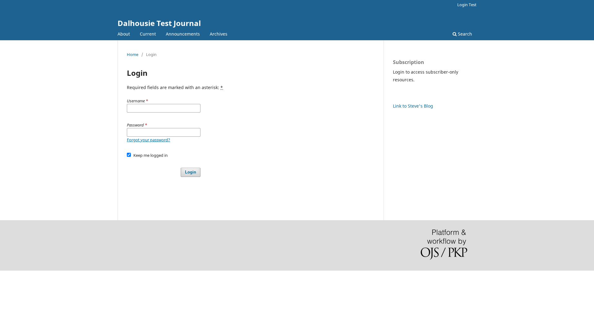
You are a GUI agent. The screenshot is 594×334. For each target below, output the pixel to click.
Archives (218, 34)
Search (464, 34)
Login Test (466, 4)
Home (132, 54)
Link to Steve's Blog (413, 106)
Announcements (183, 34)
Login (190, 172)
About (124, 34)
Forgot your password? (148, 140)
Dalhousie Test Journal (159, 23)
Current (148, 34)
